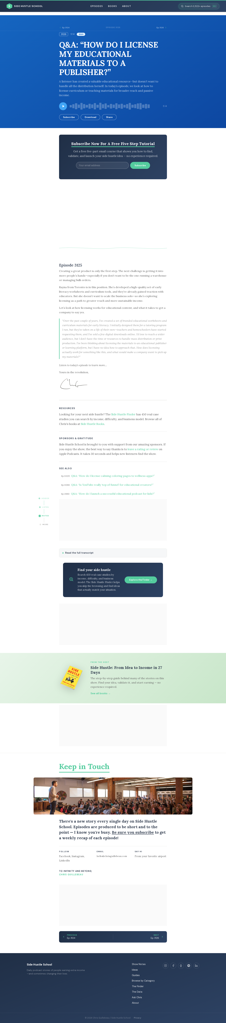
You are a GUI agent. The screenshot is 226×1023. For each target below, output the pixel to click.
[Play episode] (63, 106)
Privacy (137, 1017)
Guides (136, 975)
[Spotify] (189, 966)
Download (90, 117)
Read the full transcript (79, 552)
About (126, 6)
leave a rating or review (143, 449)
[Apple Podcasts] (181, 966)
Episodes (96, 6)
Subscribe (69, 117)
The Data (137, 991)
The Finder (138, 986)
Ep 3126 (160, 27)
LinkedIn (64, 860)
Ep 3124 (66, 27)
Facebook (64, 856)
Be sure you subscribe (133, 832)
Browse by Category (143, 980)
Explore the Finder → (140, 579)
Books (112, 6)
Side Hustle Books (92, 424)
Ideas (135, 969)
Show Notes (139, 964)
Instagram (78, 856)
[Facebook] (173, 966)
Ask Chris (137, 997)
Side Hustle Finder (123, 414)
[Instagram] (166, 966)
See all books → (100, 693)
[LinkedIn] (196, 966)
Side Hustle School (39, 964)
